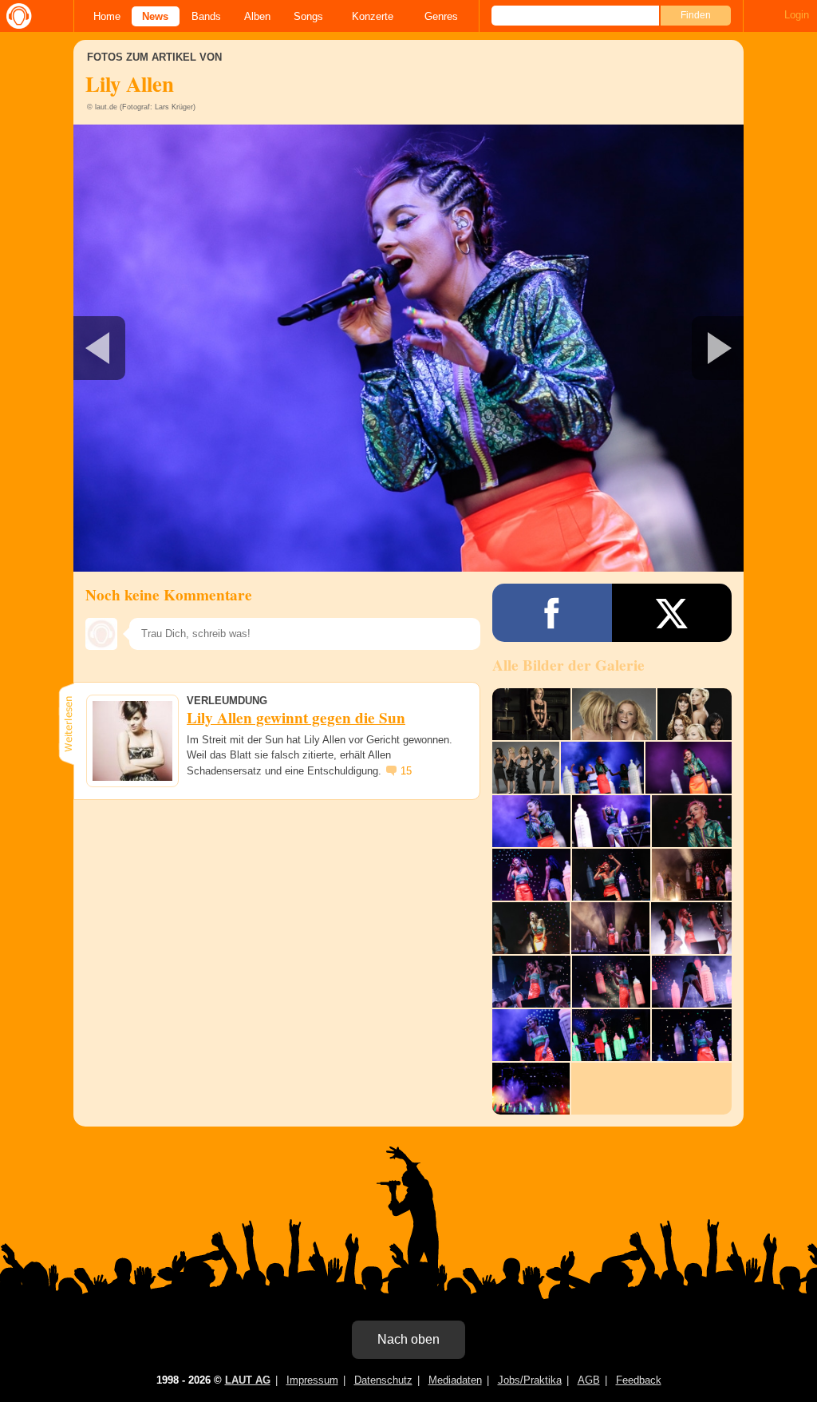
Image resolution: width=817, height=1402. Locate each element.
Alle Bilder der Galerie (568, 665)
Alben (257, 16)
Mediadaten (455, 1380)
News (155, 16)
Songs (308, 16)
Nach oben (408, 1339)
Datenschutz (383, 1380)
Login (796, 15)
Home (106, 16)
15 (406, 771)
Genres (441, 16)
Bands (206, 16)
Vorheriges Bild (183, 348)
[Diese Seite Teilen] (552, 613)
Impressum (312, 1380)
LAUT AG (247, 1380)
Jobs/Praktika (530, 1380)
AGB (589, 1380)
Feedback (638, 1380)
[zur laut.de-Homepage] (16, 16)
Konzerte (372, 16)
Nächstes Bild (408, 348)
